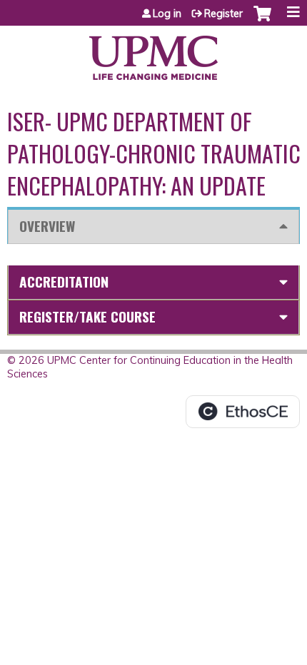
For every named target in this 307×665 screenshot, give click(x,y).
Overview (47, 225)
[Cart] (262, 21)
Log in (167, 14)
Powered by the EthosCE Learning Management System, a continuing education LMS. (243, 411)
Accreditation (64, 281)
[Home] (153, 53)
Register (223, 14)
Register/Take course (87, 316)
